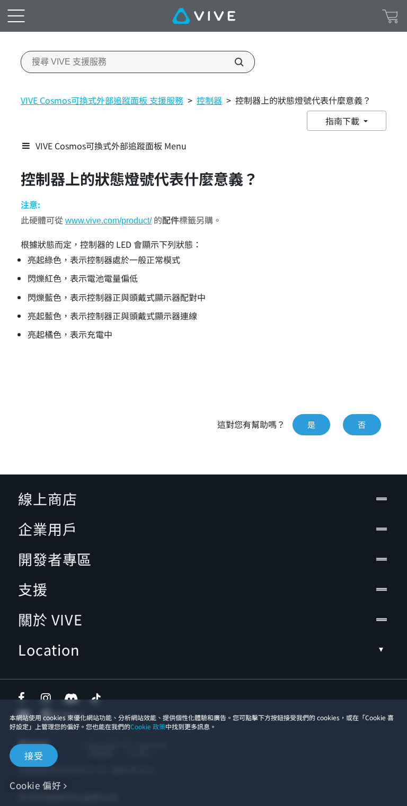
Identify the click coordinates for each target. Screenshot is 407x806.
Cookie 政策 (147, 726)
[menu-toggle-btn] (16, 16)
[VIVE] (203, 16)
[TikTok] (96, 698)
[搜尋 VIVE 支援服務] (233, 62)
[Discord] (71, 698)
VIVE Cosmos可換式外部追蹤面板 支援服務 (102, 100)
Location (48, 649)
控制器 (209, 100)
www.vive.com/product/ (108, 220)
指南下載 (343, 120)
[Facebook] (24, 698)
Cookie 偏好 (35, 785)
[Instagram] (46, 698)
